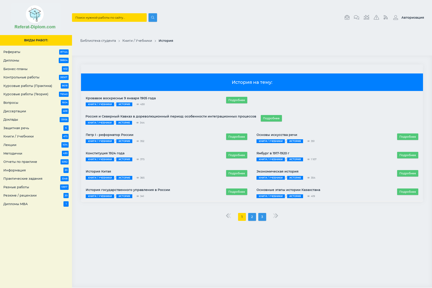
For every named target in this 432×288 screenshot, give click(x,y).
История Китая (98, 171)
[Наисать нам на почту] (347, 17)
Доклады (35, 119)
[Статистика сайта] (366, 17)
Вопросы (35, 103)
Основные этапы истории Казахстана (288, 190)
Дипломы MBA (35, 204)
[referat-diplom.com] (36, 29)
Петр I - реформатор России (109, 135)
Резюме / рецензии (35, 195)
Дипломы (35, 60)
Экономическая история (277, 171)
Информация (35, 170)
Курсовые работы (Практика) (35, 86)
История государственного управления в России (128, 190)
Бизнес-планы (35, 69)
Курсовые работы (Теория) (35, 94)
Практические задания (35, 179)
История (124, 104)
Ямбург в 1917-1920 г (272, 153)
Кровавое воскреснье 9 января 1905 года (121, 98)
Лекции (35, 145)
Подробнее (236, 100)
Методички (35, 153)
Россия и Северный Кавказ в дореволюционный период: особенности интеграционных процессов (171, 116)
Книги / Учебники (35, 136)
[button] (407, 17)
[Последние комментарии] (357, 17)
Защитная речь (35, 128)
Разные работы (35, 187)
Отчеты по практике (35, 162)
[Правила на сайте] (376, 17)
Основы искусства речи (276, 135)
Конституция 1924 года (105, 153)
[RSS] (385, 17)
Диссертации (35, 111)
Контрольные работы (35, 77)
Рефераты (35, 52)
